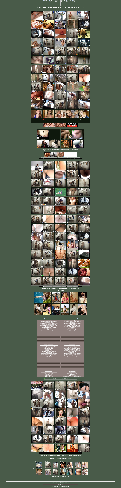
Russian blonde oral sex (72, 322)
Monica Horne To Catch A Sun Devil (48, 373)
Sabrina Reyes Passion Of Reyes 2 (48, 326)
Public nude (68, 288)
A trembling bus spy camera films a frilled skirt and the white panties (72, 353)
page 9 (75, 149)
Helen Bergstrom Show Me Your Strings (72, 329)
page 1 (56, 456)
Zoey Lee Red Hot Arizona (48, 331)
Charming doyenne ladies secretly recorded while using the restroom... (72, 376)
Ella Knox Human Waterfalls (72, 375)
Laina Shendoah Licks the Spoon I (48, 348)
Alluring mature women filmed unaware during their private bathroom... (49, 323)
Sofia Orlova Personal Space (72, 330)
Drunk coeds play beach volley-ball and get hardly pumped (72, 325)
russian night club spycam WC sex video (72, 373)
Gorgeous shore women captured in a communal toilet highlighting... (72, 321)
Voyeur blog (69, 286)
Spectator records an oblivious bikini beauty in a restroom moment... (72, 346)
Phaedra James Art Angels (48, 375)
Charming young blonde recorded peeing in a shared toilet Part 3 (72, 355)
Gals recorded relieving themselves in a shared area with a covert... (48, 325)
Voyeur (78, 288)
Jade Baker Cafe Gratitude (48, 329)
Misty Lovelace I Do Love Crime (49, 322)
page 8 (73, 149)
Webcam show (63, 286)
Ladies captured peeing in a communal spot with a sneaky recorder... (72, 354)
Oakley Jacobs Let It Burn (72, 371)
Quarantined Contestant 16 (48, 357)
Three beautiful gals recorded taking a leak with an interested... (49, 372)
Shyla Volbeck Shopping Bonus (72, 351)
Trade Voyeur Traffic (60, 484)
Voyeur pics (52, 286)
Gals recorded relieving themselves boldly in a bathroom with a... (72, 320)
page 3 (63, 149)
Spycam (72, 288)
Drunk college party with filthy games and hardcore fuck (49, 324)
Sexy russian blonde (72, 327)
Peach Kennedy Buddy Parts (72, 352)
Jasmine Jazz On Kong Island (48, 356)
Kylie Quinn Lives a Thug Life (48, 374)
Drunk (57, 288)
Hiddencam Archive (57, 286)
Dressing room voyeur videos (48, 349)
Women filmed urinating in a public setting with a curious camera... (72, 323)
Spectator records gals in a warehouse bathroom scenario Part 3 (72, 348)
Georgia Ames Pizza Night (72, 358)
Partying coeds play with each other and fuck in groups (49, 327)
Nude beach (61, 288)
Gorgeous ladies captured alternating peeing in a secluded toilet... (72, 350)
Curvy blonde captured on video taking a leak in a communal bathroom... (49, 345)
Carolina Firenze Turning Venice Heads (72, 332)
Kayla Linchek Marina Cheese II (49, 376)
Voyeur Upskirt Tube (74, 286)
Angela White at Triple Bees (72, 372)
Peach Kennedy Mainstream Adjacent (72, 347)
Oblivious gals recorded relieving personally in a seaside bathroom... (48, 332)
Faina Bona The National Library (72, 328)
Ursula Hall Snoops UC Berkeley (49, 347)
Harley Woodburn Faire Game (48, 350)
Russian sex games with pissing (49, 355)
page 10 (77, 149)
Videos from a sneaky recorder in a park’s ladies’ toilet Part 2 (48, 330)
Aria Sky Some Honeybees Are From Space (48, 352)
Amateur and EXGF (52, 288)
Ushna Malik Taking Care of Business (48, 328)
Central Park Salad (72, 331)
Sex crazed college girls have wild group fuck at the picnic (48, 346)
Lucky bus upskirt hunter (49, 320)
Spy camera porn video (65, 486)
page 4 (65, 149)
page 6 (69, 149)
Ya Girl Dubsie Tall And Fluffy (48, 371)
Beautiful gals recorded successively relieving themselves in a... (72, 345)
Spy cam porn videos (46, 286)
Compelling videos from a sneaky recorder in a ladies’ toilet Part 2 (72, 356)
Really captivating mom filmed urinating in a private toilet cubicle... (72, 326)
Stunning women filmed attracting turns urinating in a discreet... (49, 321)
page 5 (67, 149)
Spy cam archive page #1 (57, 149)
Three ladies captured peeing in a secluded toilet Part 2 (49, 351)
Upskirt (75, 288)
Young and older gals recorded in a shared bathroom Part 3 (72, 349)
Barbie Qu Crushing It (72, 374)
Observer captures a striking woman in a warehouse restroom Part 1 (48, 353)
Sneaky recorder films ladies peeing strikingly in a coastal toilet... (49, 354)
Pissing (64, 288)
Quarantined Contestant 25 (72, 324)
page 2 (61, 149)
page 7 (71, 149)
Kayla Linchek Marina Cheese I (72, 357)
